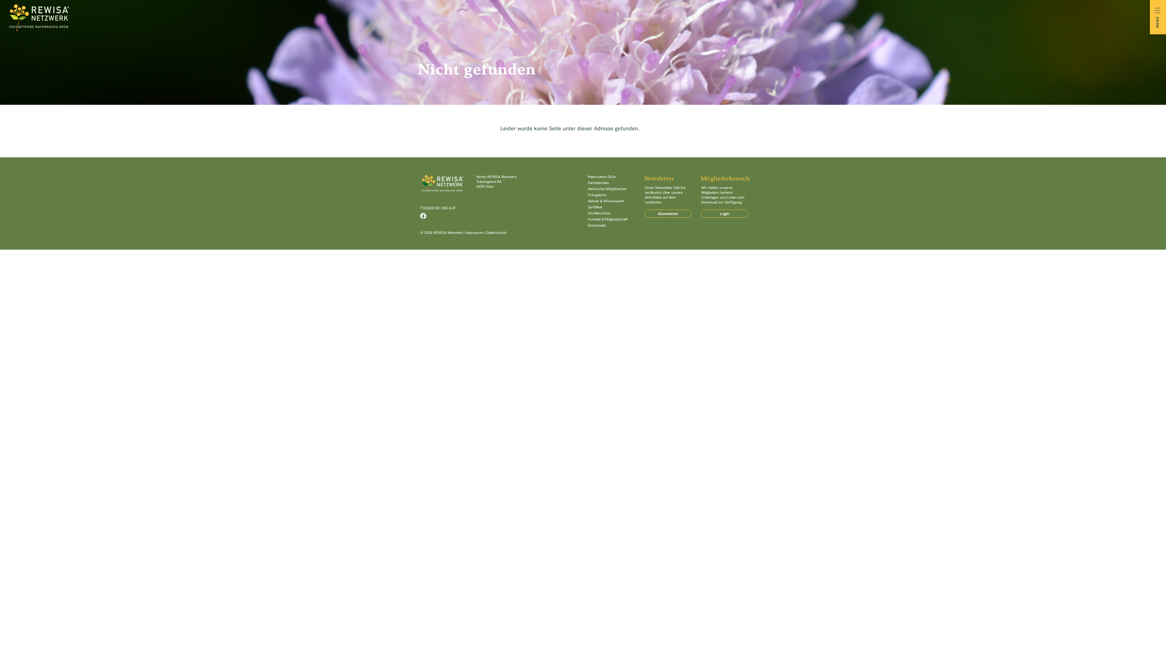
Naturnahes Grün (602, 176)
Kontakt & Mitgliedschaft (608, 219)
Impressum (474, 232)
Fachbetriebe (598, 182)
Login (724, 213)
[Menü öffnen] (1158, 17)
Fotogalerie (597, 195)
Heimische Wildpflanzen (607, 188)
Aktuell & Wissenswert (606, 201)
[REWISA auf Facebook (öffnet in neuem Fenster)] (423, 216)
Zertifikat (595, 207)
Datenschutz (496, 232)
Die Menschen (599, 213)
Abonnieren (668, 213)
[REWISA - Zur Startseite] (583, 17)
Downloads (597, 225)
